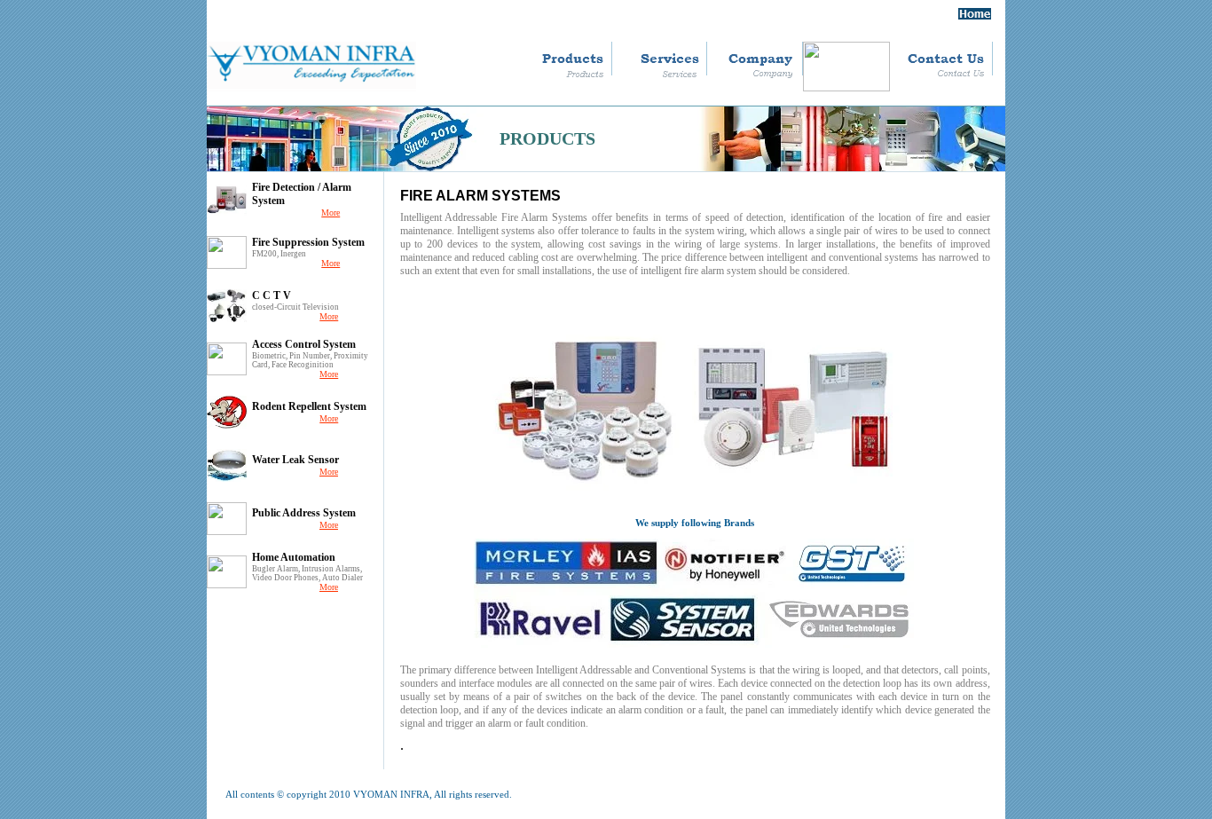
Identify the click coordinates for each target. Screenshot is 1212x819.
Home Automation (293, 557)
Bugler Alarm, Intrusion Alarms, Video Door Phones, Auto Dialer (307, 573)
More (330, 212)
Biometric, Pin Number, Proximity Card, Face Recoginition (310, 360)
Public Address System (304, 513)
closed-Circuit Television (295, 307)
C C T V (271, 295)
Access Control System (304, 344)
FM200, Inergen (279, 253)
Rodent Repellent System (309, 406)
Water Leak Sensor (295, 459)
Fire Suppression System (308, 242)
